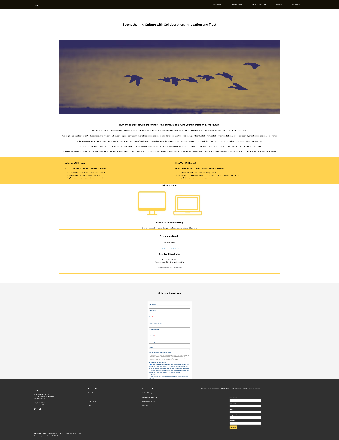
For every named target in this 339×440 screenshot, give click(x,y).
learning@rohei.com (44, 404)
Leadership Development (149, 397)
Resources (145, 405)
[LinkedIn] (35, 409)
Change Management (148, 401)
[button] (217, 4)
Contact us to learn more (169, 248)
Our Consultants (92, 397)
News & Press (92, 401)
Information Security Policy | (74, 433)
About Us (90, 392)
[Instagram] (39, 409)
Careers (90, 405)
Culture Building (147, 393)
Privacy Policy (61, 433)
